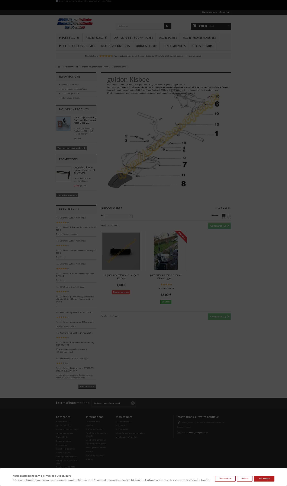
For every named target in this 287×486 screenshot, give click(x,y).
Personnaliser (225, 478)
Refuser (244, 478)
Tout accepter (264, 478)
